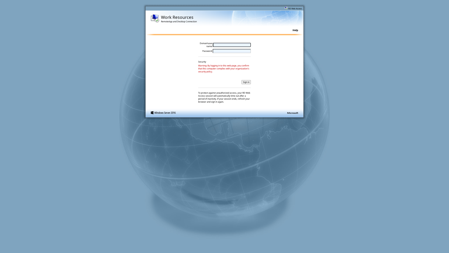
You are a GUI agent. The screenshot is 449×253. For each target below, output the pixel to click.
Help (295, 30)
